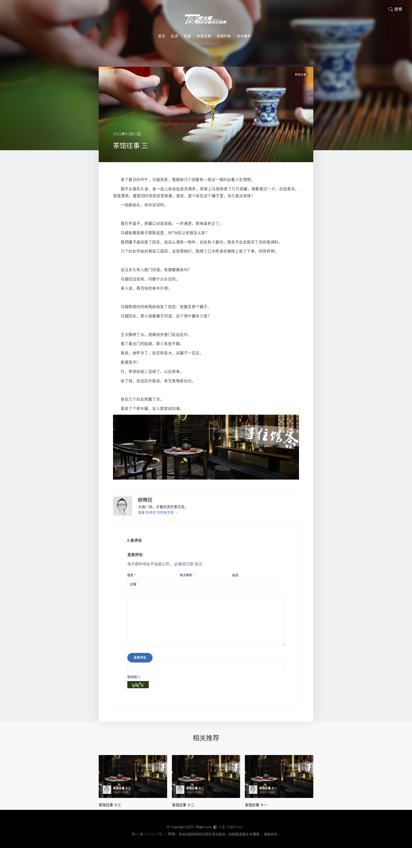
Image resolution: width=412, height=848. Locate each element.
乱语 (174, 36)
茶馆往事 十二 (183, 805)
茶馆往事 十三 (110, 805)
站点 (235, 575)
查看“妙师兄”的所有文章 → (158, 512)
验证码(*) (133, 677)
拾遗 (187, 36)
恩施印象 (224, 36)
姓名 (131, 575)
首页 (161, 36)
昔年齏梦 (244, 36)
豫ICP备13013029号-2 (148, 834)
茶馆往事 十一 (256, 805)
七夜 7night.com (230, 827)
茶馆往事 (204, 36)
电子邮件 (187, 575)
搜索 (398, 9)
